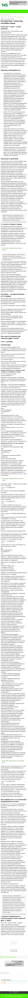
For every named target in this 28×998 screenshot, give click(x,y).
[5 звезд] (13, 19)
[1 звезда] (7, 19)
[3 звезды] (10, 19)
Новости (8, 15)
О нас (10, 991)
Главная (3, 15)
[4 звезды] (12, 19)
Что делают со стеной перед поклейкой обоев (13, 964)
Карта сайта (16, 991)
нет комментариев (20, 16)
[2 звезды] (9, 19)
